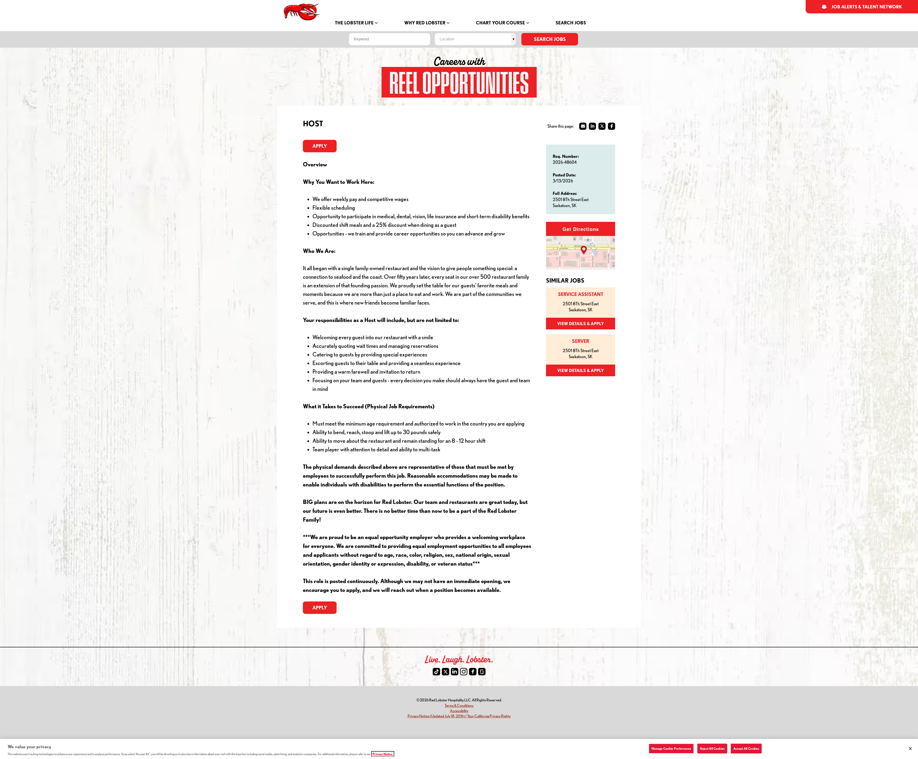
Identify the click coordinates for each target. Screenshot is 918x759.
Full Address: (565, 193)
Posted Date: (564, 174)
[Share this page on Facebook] (611, 126)
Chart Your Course (500, 22)
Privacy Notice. (382, 754)
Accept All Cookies (746, 748)
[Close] (910, 748)
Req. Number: (566, 156)
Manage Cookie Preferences (671, 748)
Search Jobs (571, 22)
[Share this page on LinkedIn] (592, 126)
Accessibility (459, 710)
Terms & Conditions (459, 705)
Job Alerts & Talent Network (866, 6)
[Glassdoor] (482, 671)
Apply (319, 146)
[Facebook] (472, 671)
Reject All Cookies (712, 748)
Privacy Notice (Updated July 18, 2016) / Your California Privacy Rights (459, 716)
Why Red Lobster (424, 22)
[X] (445, 671)
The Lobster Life (354, 22)
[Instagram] (463, 671)
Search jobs (550, 39)
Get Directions (581, 228)
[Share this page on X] (602, 126)
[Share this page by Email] (582, 126)
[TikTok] (436, 671)
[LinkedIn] (454, 671)
